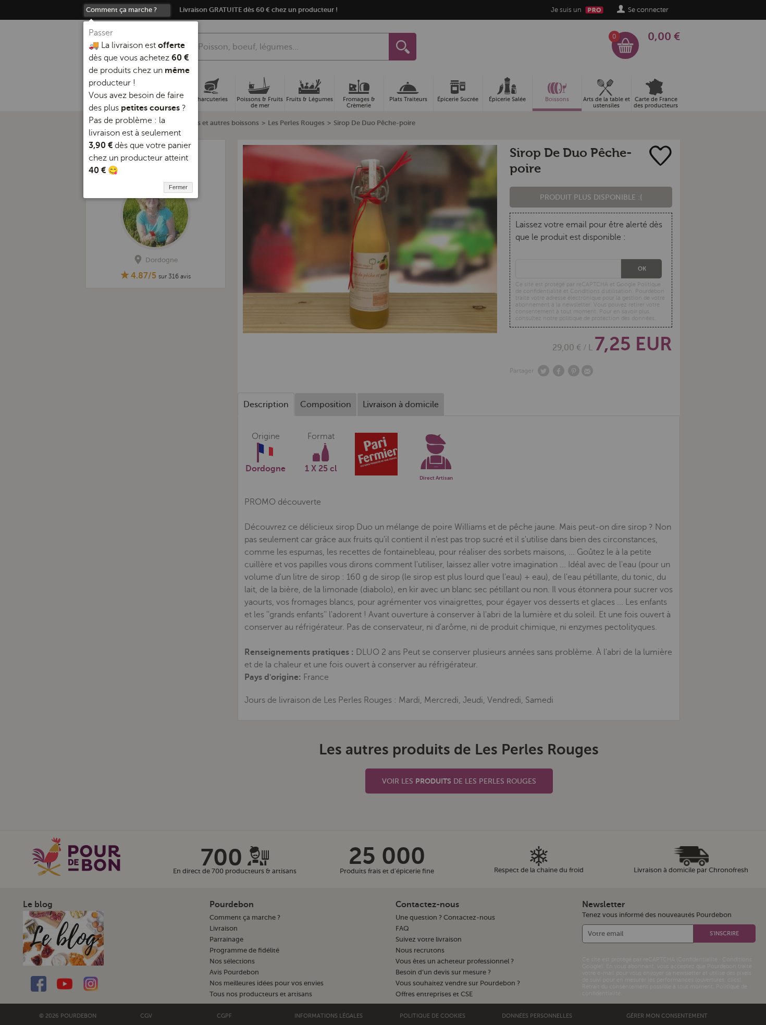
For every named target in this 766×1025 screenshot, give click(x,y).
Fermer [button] (178, 187)
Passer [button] (101, 33)
